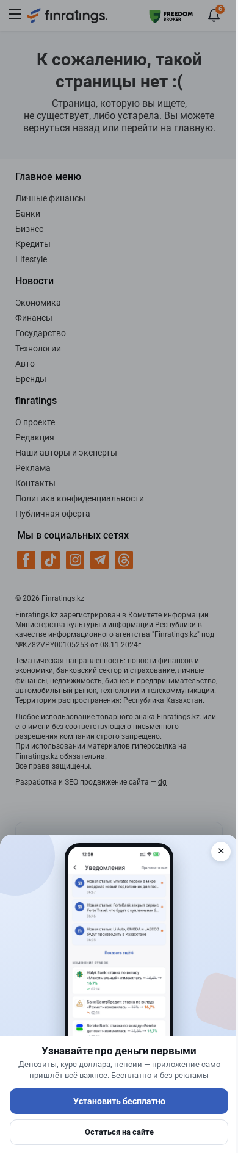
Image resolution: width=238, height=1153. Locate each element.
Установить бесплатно (119, 1101)
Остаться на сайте (119, 1132)
